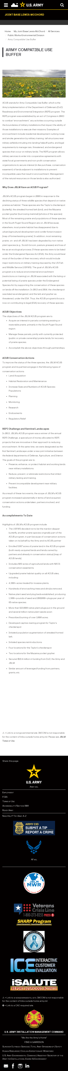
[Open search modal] (62, 4)
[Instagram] (20, 1066)
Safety (58, 1046)
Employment (8, 792)
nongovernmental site (25, 997)
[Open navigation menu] (5, 4)
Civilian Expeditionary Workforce (37, 1051)
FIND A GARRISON (34, 1042)
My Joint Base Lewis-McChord (29, 31)
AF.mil (34, 859)
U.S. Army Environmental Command (19, 1055)
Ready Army (7, 810)
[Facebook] (13, 1066)
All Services (53, 31)
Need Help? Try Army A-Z (14, 816)
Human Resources (10, 1051)
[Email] (5, 1066)
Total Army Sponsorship (42, 1046)
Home (8, 31)
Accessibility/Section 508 (15, 805)
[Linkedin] (27, 1066)
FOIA (4, 797)
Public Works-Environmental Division (26, 35)
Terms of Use (8, 801)
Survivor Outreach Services (15, 1046)
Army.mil (34, 786)
